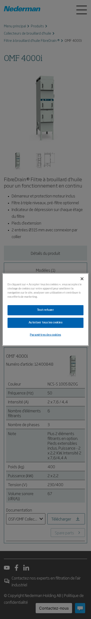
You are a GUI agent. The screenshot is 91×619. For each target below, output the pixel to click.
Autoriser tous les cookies (46, 322)
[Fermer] (82, 278)
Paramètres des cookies (45, 334)
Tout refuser (45, 310)
